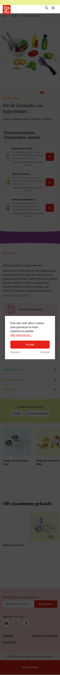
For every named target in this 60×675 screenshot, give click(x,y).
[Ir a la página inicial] (7, 9)
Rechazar (15, 352)
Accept (30, 344)
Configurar (45, 352)
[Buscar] (46, 7)
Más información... (21, 335)
